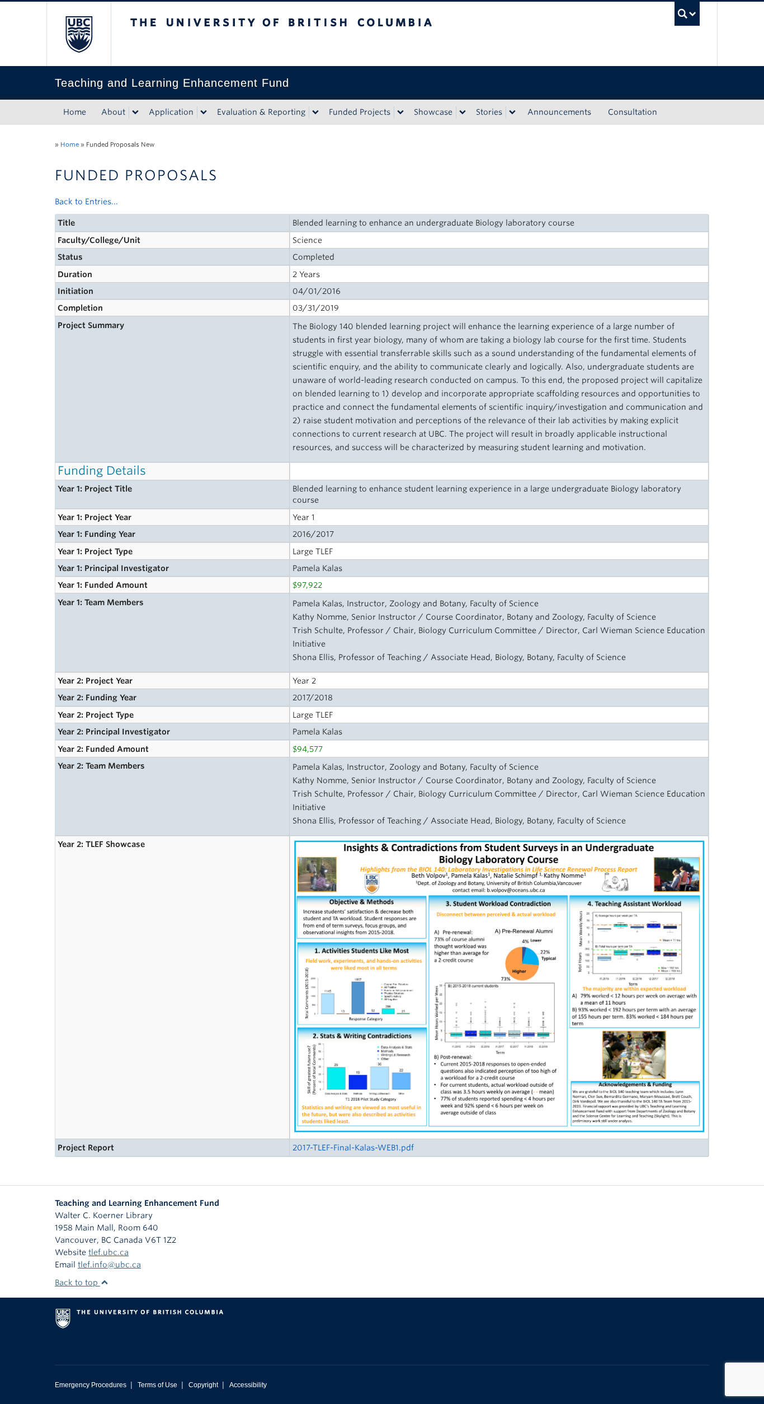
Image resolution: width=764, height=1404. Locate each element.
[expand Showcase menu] (462, 112)
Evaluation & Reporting (261, 111)
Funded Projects (359, 111)
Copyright (203, 1385)
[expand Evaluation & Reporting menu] (315, 112)
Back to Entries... (86, 201)
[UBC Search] (687, 14)
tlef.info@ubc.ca (109, 1264)
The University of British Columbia (78, 34)
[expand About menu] (135, 112)
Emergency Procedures (90, 1385)
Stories (489, 111)
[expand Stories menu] (512, 112)
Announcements (559, 111)
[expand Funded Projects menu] (400, 112)
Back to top (77, 1282)
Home (74, 111)
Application (171, 111)
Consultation (632, 111)
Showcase (433, 111)
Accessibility (248, 1385)
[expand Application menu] (203, 112)
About (113, 111)
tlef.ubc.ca (108, 1252)
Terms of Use (157, 1385)
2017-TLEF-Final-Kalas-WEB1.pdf (353, 1147)
